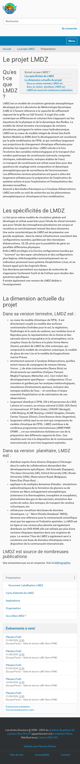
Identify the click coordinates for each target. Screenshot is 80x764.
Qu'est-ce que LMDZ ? (37, 72)
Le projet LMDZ (26, 48)
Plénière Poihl (13, 637)
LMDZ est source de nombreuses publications (50, 90)
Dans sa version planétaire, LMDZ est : (46, 87)
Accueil (7, 48)
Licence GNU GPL (48, 737)
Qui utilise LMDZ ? (16, 615)
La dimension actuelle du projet (43, 79)
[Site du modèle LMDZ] (10, 8)
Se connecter (69, 28)
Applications (13, 600)
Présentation (13, 577)
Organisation (13, 608)
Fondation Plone (62, 733)
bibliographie (62, 562)
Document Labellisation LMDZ (26, 585)
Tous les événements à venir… (20, 710)
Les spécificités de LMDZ (39, 76)
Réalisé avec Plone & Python (40, 746)
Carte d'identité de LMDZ (20, 592)
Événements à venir (20, 628)
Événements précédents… (18, 706)
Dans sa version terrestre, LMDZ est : (45, 83)
